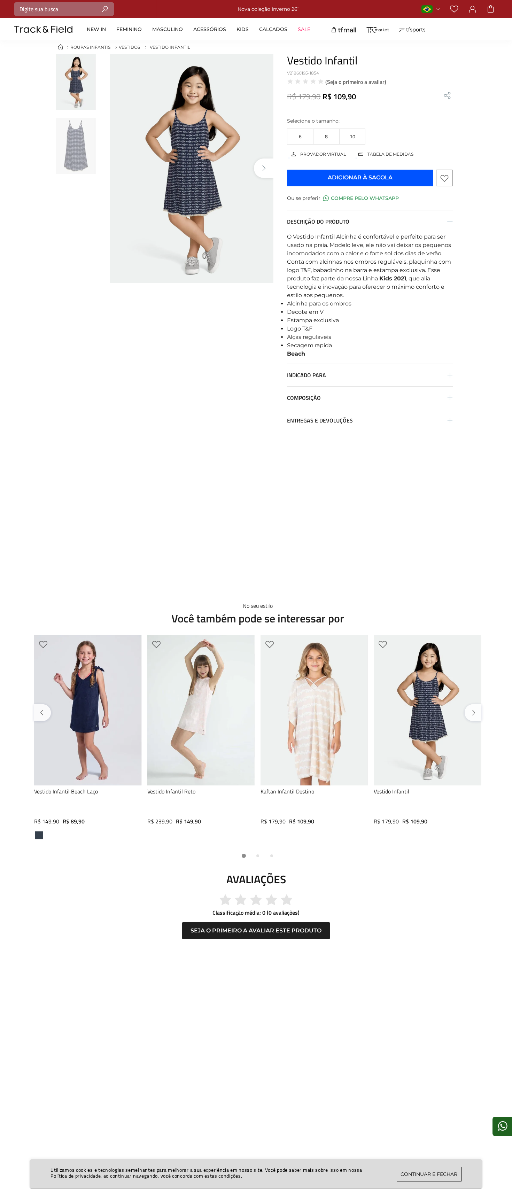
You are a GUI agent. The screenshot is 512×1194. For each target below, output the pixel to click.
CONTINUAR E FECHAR (429, 1174)
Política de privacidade (76, 1175)
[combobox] (64, 9)
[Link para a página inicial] (60, 47)
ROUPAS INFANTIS (90, 47)
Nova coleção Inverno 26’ (268, 9)
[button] (300, 137)
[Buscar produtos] (105, 9)
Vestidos (129, 47)
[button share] (447, 96)
